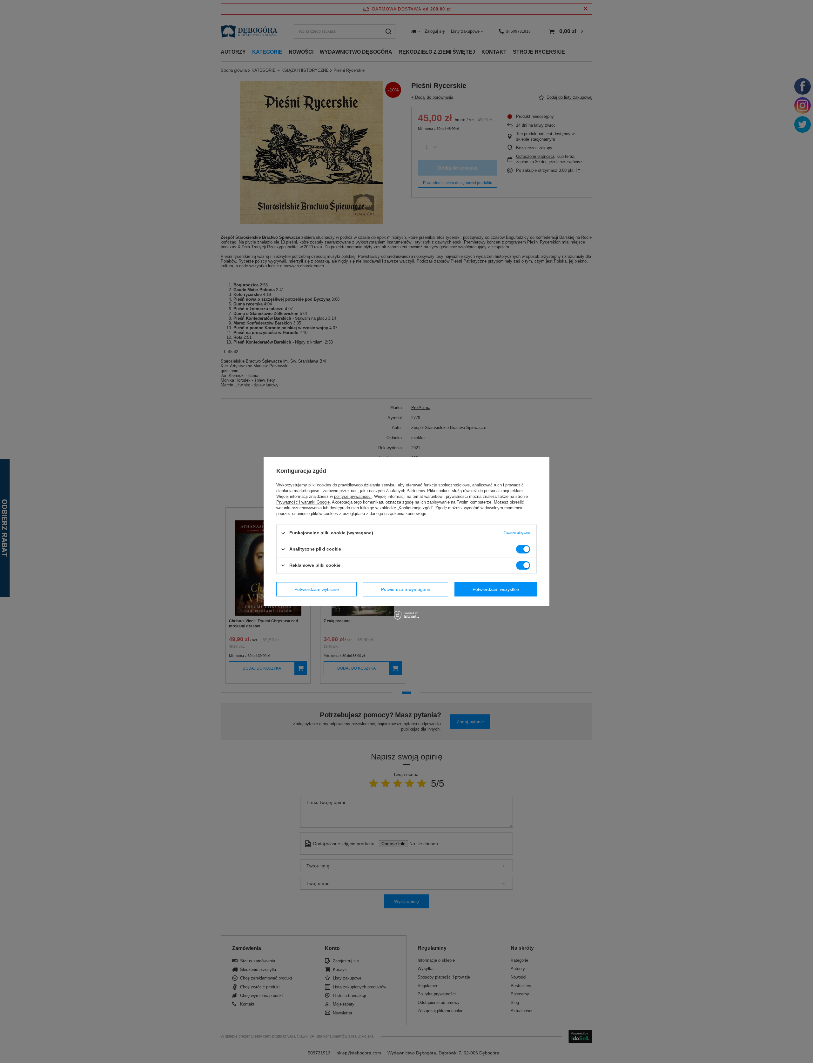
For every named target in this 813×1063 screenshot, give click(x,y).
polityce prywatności (353, 496)
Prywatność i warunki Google (303, 502)
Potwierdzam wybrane (316, 589)
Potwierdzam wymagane (405, 589)
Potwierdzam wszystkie (496, 589)
